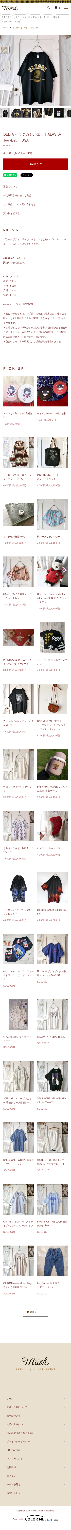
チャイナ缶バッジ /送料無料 (51, 413)
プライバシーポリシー (18, 1441)
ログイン (11, 1475)
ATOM (16, 1450)
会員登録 (11, 1467)
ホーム (5, 28)
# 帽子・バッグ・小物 (11, 21)
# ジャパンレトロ (38, 17)
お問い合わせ (13, 1493)
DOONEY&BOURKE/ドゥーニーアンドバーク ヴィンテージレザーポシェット (51, 725)
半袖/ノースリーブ (31, 28)
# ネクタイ (6, 17)
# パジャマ (55, 17)
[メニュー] (66, 8)
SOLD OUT (36, 164)
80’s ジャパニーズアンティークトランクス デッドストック (18, 975)
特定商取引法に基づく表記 (17, 195)
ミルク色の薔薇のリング (16, 536)
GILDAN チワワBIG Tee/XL (51, 1036)
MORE (32, 1312)
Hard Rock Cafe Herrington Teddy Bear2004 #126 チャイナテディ (52, 598)
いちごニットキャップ (48, 848)
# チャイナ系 (21, 17)
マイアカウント (15, 1458)
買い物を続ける (11, 213)
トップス (16, 28)
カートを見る (13, 1484)
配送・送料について (17, 1407)
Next (67, 70)
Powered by (18, 1519)
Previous (3, 70)
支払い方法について (17, 1424)
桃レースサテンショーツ (50, 536)
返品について (10, 186)
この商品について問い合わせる (19, 204)
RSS (9, 1450)
